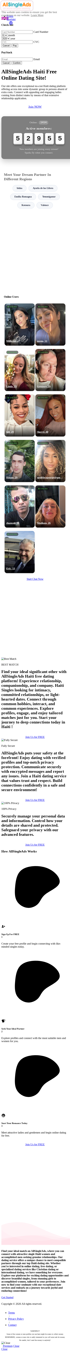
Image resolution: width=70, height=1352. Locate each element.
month (11, 35)
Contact (12, 1324)
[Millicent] (20, 324)
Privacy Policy (16, 1318)
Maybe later (35, 708)
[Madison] (50, 506)
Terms (11, 1312)
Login (10, 16)
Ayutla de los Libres (43, 188)
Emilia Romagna (23, 196)
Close (16, 1346)
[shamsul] (20, 506)
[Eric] (20, 552)
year (13, 38)
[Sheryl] (50, 415)
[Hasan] (20, 461)
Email (36, 59)
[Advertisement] (35, 250)
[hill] (20, 415)
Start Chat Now (35, 579)
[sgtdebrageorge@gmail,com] (50, 461)
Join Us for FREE (35, 737)
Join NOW (35, 106)
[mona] (50, 324)
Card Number (40, 31)
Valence (45, 205)
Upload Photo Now (36, 701)
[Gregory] (50, 370)
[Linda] (20, 370)
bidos (19, 188)
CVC (36, 41)
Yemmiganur (49, 196)
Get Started (7, 1297)
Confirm (17, 63)
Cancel (6, 45)
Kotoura (26, 205)
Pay (15, 45)
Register (11, 19)
